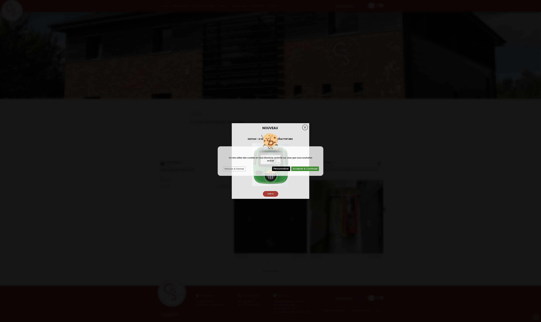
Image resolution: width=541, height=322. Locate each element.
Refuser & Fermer (234, 168)
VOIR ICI (270, 194)
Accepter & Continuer (305, 168)
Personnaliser (281, 168)
